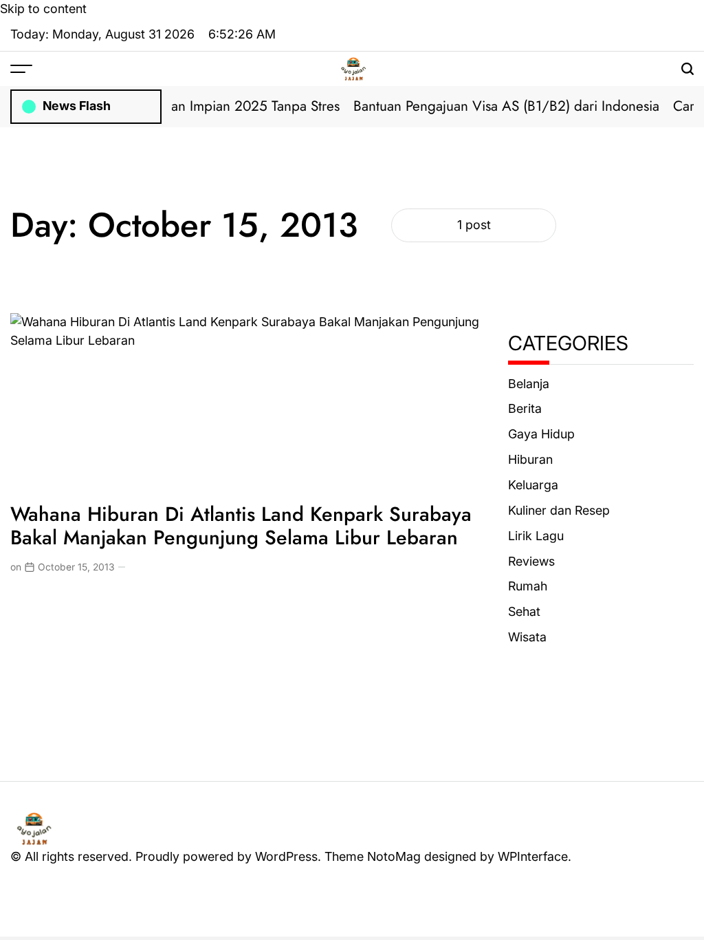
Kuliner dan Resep (559, 510)
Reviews (531, 561)
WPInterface (533, 856)
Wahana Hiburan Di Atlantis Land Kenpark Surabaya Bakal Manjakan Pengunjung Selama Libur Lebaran (241, 526)
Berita (525, 408)
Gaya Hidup (541, 434)
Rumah (527, 586)
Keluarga (533, 485)
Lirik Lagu (536, 535)
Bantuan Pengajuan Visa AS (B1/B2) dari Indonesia (498, 106)
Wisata (527, 637)
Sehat (524, 611)
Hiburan (530, 459)
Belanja (528, 383)
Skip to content (43, 8)
